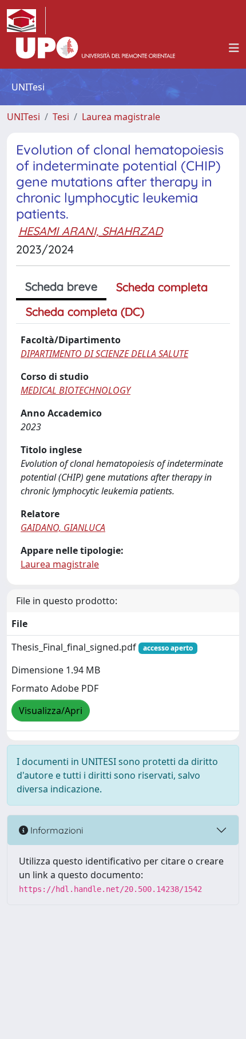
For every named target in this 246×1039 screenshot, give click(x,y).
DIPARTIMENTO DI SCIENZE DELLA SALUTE (104, 353)
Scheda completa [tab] (162, 287)
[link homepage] (26, 20)
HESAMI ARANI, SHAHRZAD (90, 231)
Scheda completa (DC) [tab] (85, 311)
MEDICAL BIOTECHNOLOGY (75, 390)
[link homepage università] (95, 48)
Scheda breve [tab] (61, 286)
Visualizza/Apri (50, 710)
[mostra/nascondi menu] (234, 48)
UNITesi (23, 116)
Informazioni (55, 830)
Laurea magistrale (121, 116)
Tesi (61, 116)
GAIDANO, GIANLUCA (63, 527)
